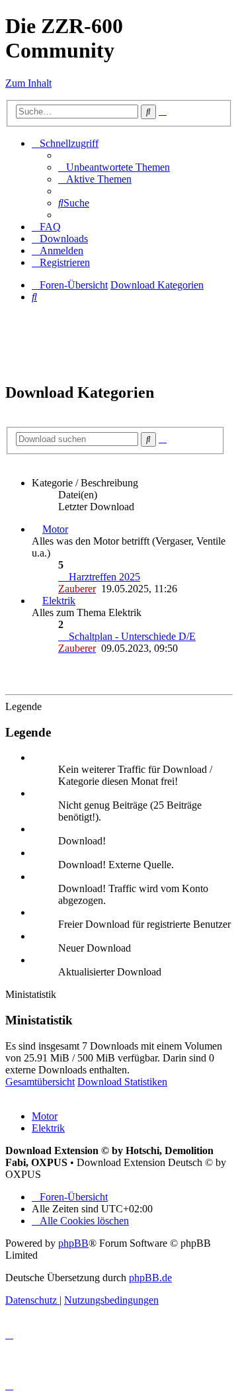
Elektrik (58, 600)
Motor (55, 529)
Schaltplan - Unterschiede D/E (131, 636)
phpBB (73, 1243)
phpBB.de (150, 1277)
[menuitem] (114, 167)
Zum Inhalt (28, 83)
